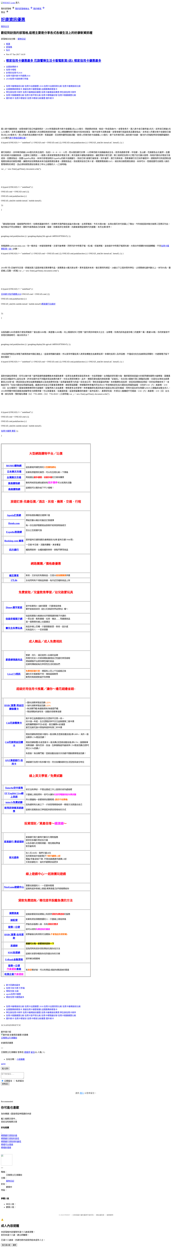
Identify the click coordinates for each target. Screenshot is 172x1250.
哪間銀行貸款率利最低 (11, 1141)
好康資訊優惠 (13, 19)
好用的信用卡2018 (14, 73)
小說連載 (21, 1059)
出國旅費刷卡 (12, 67)
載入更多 (5, 1069)
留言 (33, 1052)
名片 (8, 50)
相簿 (8, 44)
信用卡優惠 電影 (8, 431)
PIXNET (67, 1215)
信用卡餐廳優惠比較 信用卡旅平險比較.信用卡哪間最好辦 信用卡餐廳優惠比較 (41, 95)
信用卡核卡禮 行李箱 (15, 988)
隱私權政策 (100, 1215)
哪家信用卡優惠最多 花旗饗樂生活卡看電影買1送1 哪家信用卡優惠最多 (53, 60)
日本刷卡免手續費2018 (11, 294)
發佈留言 (5, 1084)
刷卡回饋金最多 (13, 985)
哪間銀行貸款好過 (9, 1135)
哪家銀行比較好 (48, 304)
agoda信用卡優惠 (13, 994)
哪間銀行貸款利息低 (10, 1138)
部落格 (9, 47)
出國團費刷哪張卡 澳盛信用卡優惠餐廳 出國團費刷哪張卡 (31, 89)
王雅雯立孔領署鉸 (9, 1038)
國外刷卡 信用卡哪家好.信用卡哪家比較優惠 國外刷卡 (30, 98)
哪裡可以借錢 (7, 1144)
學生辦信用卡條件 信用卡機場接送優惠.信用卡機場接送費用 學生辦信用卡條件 (41, 92)
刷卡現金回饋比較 (18, 138)
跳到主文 (5, 26)
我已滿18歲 (6, 1245)
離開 (14, 1245)
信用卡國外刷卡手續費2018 (18, 76)
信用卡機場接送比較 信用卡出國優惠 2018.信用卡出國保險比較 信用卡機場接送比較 (43, 86)
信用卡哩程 (11, 70)
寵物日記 (22, 39)
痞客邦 (27, 1052)
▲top (3, 1064)
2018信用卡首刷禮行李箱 (17, 79)
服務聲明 (110, 1215)
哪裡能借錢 (6, 1147)
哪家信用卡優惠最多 (15, 997)
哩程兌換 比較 (12, 991)
